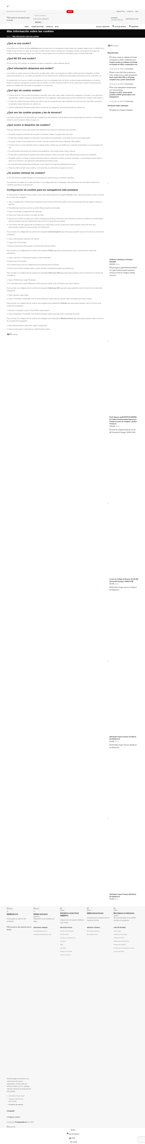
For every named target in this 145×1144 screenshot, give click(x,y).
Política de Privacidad (67, 931)
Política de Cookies (66, 951)
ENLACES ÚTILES (66, 927)
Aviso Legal (117, 931)
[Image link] (19, 1000)
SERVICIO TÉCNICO (93, 927)
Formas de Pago (119, 951)
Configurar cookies (13, 1117)
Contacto (63, 941)
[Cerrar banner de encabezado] (2, 2)
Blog (61, 944)
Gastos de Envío (65, 955)
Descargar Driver (92, 934)
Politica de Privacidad (120, 934)
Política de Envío (119, 938)
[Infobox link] (72, 19)
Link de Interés (120, 927)
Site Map (63, 948)
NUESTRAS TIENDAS (40, 927)
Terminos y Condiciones (67, 938)
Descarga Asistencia (93, 931)
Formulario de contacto (15, 1104)
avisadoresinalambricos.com (42, 934)
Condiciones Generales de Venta (124, 948)
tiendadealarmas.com (40, 931)
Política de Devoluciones (121, 941)
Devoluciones (64, 934)
